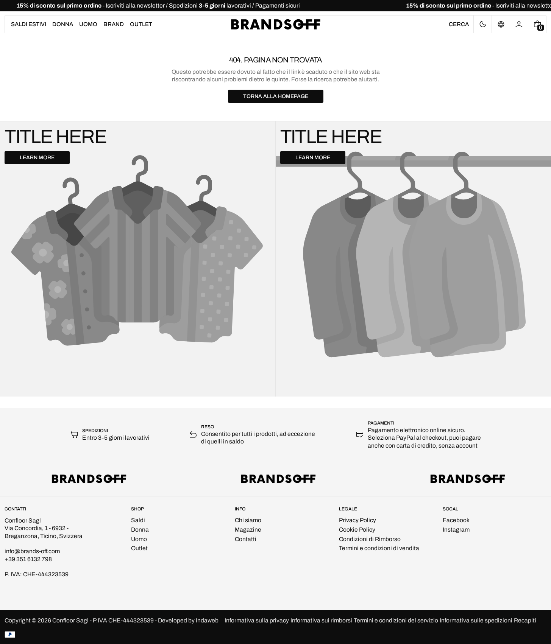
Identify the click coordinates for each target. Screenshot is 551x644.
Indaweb (207, 620)
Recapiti (525, 620)
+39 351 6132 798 (28, 559)
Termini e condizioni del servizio (396, 620)
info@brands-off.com (32, 551)
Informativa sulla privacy (257, 620)
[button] (459, 24)
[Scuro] (483, 24)
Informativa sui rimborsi (321, 620)
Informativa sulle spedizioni (476, 620)
